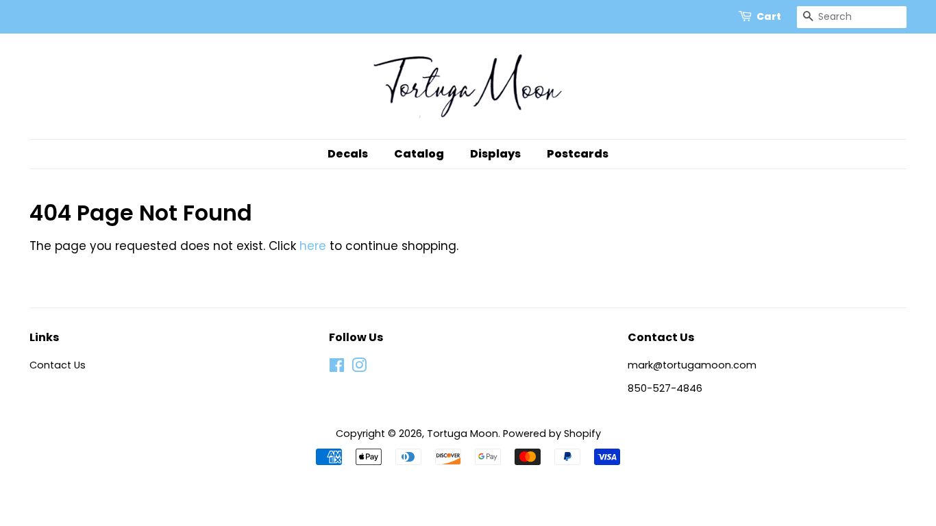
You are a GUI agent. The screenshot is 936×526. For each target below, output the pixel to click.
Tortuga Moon (462, 433)
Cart (768, 16)
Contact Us (57, 365)
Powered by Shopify (552, 433)
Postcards (577, 154)
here (312, 246)
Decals (348, 154)
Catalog (419, 154)
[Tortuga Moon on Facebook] (337, 368)
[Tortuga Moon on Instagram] (359, 368)
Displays (495, 154)
